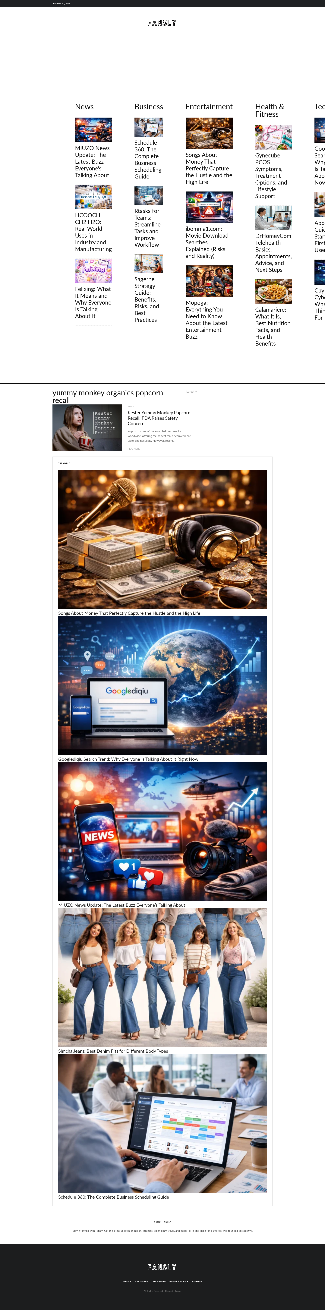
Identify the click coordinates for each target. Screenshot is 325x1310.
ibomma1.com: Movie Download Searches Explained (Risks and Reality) (207, 242)
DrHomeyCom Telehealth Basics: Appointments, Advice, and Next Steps (273, 253)
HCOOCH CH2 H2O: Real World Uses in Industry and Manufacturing (93, 232)
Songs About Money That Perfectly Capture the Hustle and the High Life (209, 168)
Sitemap (197, 1281)
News (69, 99)
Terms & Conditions (135, 1281)
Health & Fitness (256, 99)
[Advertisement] (162, 66)
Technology (313, 99)
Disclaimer (159, 1281)
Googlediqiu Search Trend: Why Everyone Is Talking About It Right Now (128, 759)
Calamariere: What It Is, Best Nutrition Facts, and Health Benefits (273, 327)
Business (131, 99)
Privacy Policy (178, 1281)
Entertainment (186, 99)
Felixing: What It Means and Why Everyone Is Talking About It (93, 302)
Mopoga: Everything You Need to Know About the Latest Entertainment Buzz (207, 320)
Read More (134, 449)
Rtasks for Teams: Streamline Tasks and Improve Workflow (147, 228)
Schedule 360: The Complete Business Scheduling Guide (148, 160)
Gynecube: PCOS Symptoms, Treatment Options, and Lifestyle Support (271, 176)
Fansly (178, 1291)
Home (58, 99)
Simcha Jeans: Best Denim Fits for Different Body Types (113, 1051)
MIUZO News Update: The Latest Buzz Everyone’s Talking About (92, 162)
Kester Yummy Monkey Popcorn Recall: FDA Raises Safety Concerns (159, 418)
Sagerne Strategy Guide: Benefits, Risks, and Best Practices (146, 300)
